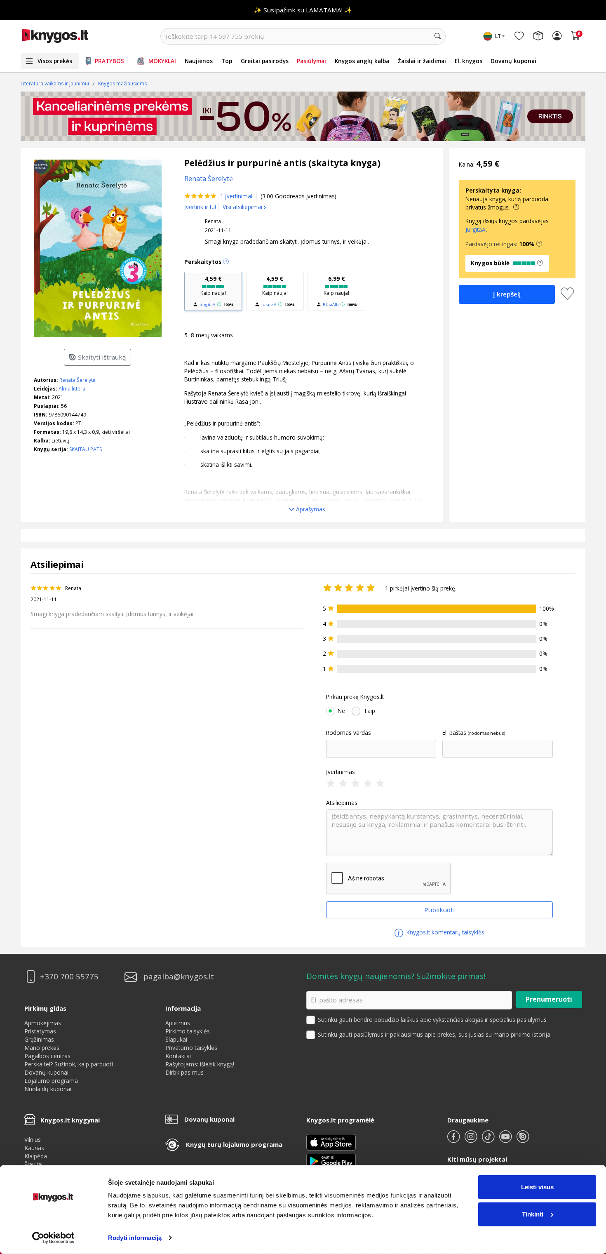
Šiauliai (33, 1164)
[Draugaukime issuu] (523, 1140)
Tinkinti (532, 1213)
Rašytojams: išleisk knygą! (199, 1064)
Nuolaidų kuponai (47, 1089)
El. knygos (468, 61)
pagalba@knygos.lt (178, 976)
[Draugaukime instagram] (472, 1140)
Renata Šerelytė (77, 379)
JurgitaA (207, 304)
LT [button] (498, 36)
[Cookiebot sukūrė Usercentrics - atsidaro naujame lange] (53, 1238)
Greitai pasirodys (265, 61)
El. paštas (454, 732)
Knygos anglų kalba (362, 61)
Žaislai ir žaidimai (422, 61)
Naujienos (199, 61)
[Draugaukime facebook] (454, 1140)
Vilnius (32, 1139)
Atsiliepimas (341, 803)
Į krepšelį (507, 294)
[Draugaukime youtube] (506, 1140)
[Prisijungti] (556, 36)
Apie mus (177, 1023)
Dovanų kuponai (513, 61)
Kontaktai (178, 1056)
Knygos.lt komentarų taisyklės (444, 932)
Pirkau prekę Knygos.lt (355, 697)
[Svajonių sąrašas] (519, 36)
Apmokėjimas (42, 1023)
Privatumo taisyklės (191, 1048)
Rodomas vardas (348, 732)
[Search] (437, 36)
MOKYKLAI (162, 61)
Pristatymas (40, 1031)
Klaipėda (35, 1156)
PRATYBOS (109, 61)
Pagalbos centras (47, 1056)
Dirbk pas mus (184, 1072)
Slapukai (176, 1039)
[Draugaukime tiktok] (489, 1140)
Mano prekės (41, 1048)
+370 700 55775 (69, 976)
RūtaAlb (330, 304)
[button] (539, 244)
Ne (341, 711)
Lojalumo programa (51, 1081)
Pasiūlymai (311, 61)
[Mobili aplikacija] (331, 1161)
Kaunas (34, 1148)
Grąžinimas (39, 1039)
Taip (369, 711)
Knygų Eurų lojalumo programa (234, 1144)
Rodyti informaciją (135, 1237)
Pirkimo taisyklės (187, 1031)
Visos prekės (55, 61)
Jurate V (268, 304)
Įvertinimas (340, 772)
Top (226, 61)
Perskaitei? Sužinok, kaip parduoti (68, 1064)
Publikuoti (439, 910)
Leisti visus (537, 1186)
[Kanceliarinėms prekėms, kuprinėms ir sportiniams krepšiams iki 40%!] (303, 116)
